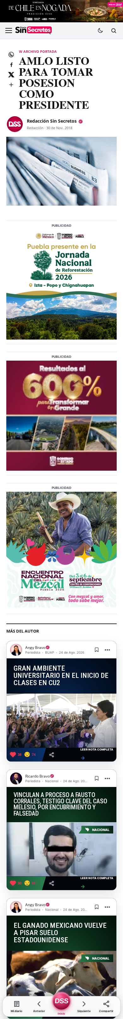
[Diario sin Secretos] (33, 30)
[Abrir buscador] (113, 30)
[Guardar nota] (96, 650)
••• (107, 649)
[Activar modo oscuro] (100, 30)
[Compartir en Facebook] (11, 64)
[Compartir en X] (11, 74)
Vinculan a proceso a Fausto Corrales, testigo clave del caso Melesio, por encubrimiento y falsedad (60, 804)
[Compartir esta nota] (51, 755)
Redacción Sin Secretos (52, 121)
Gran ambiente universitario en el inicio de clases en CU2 (61, 675)
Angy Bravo (35, 647)
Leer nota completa (96, 754)
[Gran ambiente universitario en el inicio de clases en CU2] (61, 721)
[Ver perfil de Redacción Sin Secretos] (14, 124)
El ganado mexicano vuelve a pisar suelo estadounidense (60, 933)
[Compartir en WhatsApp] (11, 54)
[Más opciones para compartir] (11, 84)
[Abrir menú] (8, 30)
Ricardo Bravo (37, 776)
